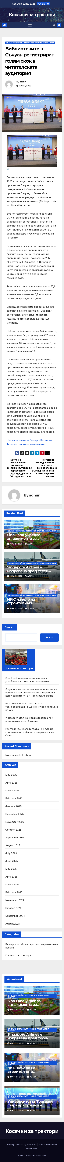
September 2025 (15, 837)
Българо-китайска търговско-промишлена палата (30, 43)
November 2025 (14, 821)
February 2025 (13, 892)
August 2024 (12, 923)
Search (9, 627)
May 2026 (11, 774)
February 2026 (14, 798)
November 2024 (14, 900)
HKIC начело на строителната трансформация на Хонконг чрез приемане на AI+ (31, 706)
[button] (54, 25)
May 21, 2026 (17, 1010)
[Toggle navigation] (30, 25)
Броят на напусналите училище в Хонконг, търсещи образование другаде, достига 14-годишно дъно (21, 468)
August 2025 (12, 845)
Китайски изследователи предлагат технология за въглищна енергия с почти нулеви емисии (43, 468)
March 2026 (12, 790)
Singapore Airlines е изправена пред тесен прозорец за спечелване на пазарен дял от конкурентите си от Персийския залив (31, 692)
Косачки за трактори (32, 14)
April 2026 (11, 782)
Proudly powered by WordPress (22, 1144)
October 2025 (13, 829)
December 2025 (14, 814)
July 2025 (11, 853)
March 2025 (12, 884)
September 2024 (15, 915)
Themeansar (32, 1148)
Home (21, 1155)
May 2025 (11, 868)
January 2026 (13, 806)
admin (23, 81)
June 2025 (11, 861)
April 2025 (11, 876)
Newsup (50, 1144)
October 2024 (13, 908)
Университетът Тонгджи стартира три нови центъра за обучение (30, 1105)
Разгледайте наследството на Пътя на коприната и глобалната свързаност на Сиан (29, 732)
